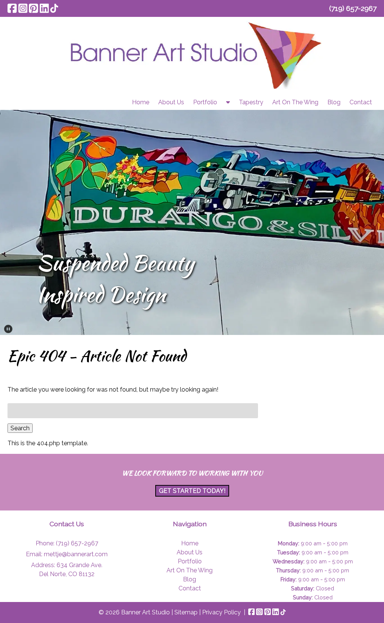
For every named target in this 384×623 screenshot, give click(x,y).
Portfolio (205, 102)
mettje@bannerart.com (76, 554)
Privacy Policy (221, 612)
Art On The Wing (295, 102)
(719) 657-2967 (352, 8)
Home (140, 102)
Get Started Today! (192, 490)
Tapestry (251, 102)
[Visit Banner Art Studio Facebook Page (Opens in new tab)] (12, 8)
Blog (333, 102)
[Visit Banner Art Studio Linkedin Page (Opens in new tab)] (44, 8)
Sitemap (186, 612)
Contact (361, 102)
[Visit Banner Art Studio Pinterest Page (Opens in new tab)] (33, 8)
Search (20, 428)
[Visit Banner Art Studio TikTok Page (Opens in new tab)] (54, 8)
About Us (171, 102)
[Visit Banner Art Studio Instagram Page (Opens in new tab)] (23, 8)
